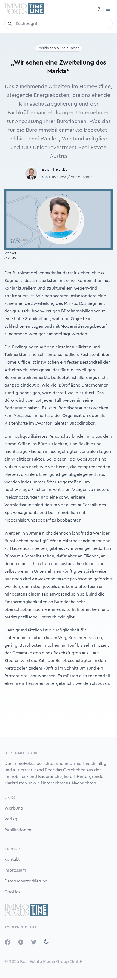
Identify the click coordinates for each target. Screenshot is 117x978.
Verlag (10, 819)
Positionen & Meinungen (59, 48)
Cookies (12, 892)
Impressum (15, 870)
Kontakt (12, 859)
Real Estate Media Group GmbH (51, 961)
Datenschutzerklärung (26, 881)
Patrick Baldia (54, 170)
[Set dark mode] (100, 9)
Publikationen (17, 830)
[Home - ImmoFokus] (24, 9)
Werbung (13, 808)
